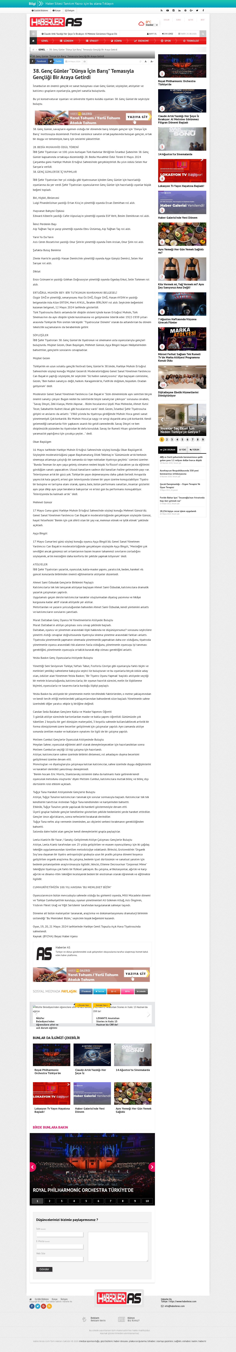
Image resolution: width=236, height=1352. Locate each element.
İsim (41, 1228)
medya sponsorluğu (89, 1341)
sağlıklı (177, 1341)
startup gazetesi (164, 1341)
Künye (57, 10)
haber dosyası (121, 1341)
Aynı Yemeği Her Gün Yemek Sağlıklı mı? (181, 250)
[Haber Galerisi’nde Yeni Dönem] (182, 213)
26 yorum (174, 490)
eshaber (186, 1341)
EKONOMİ (143, 40)
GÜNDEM (68, 40)
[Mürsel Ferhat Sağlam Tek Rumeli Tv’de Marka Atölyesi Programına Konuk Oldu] (182, 349)
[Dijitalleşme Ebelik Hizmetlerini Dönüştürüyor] (182, 388)
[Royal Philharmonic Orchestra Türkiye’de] (182, 76)
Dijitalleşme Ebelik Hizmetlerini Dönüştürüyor (178, 393)
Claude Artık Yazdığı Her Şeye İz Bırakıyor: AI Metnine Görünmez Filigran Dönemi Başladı (178, 119)
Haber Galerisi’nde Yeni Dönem (177, 217)
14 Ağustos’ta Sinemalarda (62, 33)
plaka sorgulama (138, 1341)
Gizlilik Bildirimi (41, 10)
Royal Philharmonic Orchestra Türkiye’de (176, 82)
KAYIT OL (153, 34)
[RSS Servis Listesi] (49, 1306)
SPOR (167, 40)
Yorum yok (177, 463)
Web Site (40, 1253)
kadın (194, 1341)
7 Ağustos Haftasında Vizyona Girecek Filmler (177, 320)
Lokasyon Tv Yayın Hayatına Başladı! (101, 33)
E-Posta (43, 1241)
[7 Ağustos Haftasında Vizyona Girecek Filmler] (182, 314)
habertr (202, 1341)
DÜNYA (118, 40)
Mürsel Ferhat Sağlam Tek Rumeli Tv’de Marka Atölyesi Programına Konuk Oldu (179, 357)
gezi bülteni (107, 1341)
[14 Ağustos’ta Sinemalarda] (182, 149)
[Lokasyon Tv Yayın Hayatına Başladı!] (182, 181)
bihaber (151, 1341)
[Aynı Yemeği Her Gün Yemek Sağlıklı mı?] (182, 245)
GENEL (44, 40)
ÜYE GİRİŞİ (168, 34)
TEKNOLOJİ (192, 40)
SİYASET (94, 40)
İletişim (70, 10)
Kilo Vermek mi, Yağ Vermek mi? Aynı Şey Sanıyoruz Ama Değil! (181, 285)
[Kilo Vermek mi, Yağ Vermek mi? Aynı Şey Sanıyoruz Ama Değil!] (182, 280)
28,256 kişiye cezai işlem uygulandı (178, 511)
